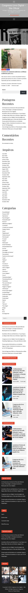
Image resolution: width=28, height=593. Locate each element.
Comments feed (5, 520)
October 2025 (5, 165)
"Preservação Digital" (7, 290)
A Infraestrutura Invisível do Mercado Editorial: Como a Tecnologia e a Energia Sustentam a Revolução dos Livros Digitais (13, 109)
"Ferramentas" (5, 254)
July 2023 (4, 192)
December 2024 (6, 173)
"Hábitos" (4, 260)
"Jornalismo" (5, 263)
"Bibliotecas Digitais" (7, 223)
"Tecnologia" (5, 305)
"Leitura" (4, 269)
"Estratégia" (5, 250)
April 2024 (4, 180)
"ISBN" (3, 261)
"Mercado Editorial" (7, 283)
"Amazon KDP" (5, 214)
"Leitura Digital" (6, 267)
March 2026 (5, 157)
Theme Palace (16, 591)
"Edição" (4, 240)
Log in (2, 514)
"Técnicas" (4, 304)
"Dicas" (4, 231)
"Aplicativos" (5, 216)
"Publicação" (5, 296)
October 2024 (5, 174)
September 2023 (6, 188)
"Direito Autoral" (6, 235)
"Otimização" (5, 288)
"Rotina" (4, 300)
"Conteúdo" (5, 225)
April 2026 (4, 155)
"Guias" (4, 258)
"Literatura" (5, 271)
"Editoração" (5, 242)
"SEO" (3, 302)
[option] (14, 432)
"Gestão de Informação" (8, 256)
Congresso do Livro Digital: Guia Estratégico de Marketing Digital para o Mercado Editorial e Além (18, 409)
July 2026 (4, 153)
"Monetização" (5, 284)
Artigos (4, 69)
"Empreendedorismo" (7, 246)
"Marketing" (5, 281)
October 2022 (5, 201)
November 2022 (6, 199)
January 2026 (5, 159)
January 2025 (5, 171)
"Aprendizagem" (6, 217)
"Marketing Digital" (6, 277)
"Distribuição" (5, 237)
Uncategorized (5, 313)
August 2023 (5, 190)
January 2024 (5, 182)
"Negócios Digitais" (6, 286)
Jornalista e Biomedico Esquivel (13, 83)
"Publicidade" (5, 298)
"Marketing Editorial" (7, 279)
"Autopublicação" (6, 219)
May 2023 (4, 195)
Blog (8, 69)
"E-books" (4, 238)
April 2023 (4, 197)
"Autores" (4, 221)
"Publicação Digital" (7, 294)
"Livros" (4, 275)
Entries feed (4, 517)
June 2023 (4, 194)
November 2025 (6, 163)
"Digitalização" (5, 233)
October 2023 (5, 186)
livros (3, 311)
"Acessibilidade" (6, 212)
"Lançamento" (5, 265)
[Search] (25, 318)
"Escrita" (4, 248)
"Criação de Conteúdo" (7, 227)
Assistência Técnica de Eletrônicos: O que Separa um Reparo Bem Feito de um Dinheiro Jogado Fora (19, 391)
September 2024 (6, 176)
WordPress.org (5, 524)
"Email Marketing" (6, 244)
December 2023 (6, 184)
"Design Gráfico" (6, 229)
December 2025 (6, 161)
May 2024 (4, 178)
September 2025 (6, 167)
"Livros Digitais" (6, 273)
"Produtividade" (6, 292)
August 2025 (5, 169)
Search (4, 89)
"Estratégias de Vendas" (7, 252)
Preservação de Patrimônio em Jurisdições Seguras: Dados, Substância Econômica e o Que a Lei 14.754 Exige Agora (14, 123)
